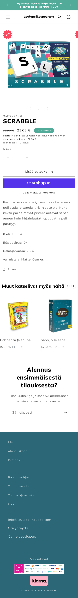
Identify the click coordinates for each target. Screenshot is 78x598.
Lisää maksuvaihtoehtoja (39, 192)
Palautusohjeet (19, 477)
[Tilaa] (65, 412)
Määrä (7, 149)
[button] (8, 16)
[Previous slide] (67, 286)
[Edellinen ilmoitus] (7, 5)
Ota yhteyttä (18, 528)
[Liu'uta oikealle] (47, 108)
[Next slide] (73, 286)
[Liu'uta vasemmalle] (30, 108)
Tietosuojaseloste (21, 495)
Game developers (22, 536)
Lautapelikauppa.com (44, 590)
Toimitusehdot (19, 486)
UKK (11, 504)
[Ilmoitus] (70, 5)
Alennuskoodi (18, 451)
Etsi (11, 442)
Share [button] (12, 269)
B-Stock (14, 460)
